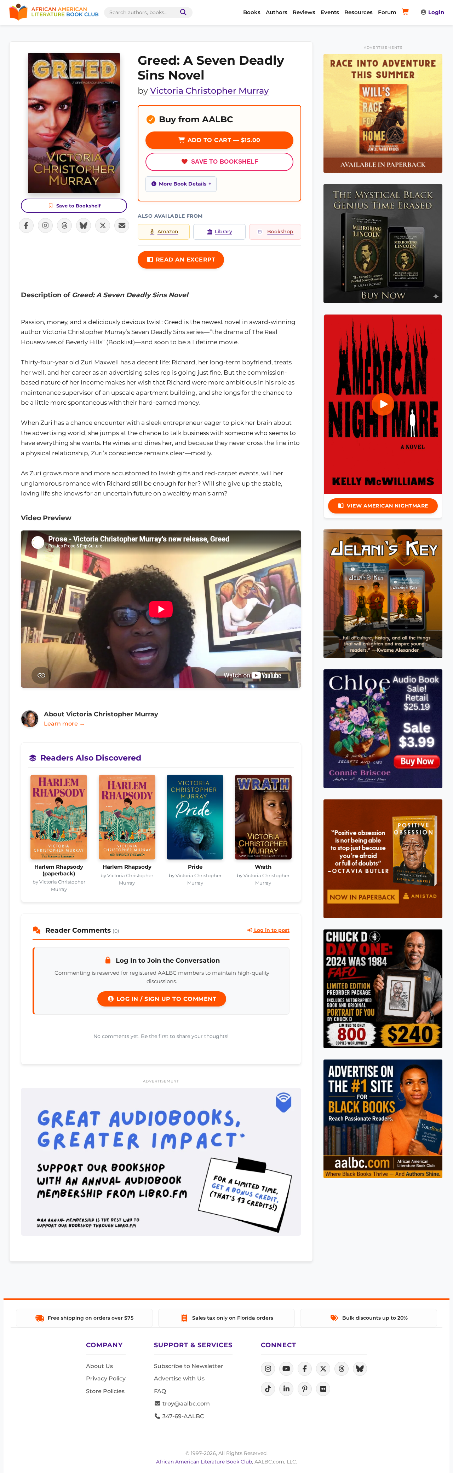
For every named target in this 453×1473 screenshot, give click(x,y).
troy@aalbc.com (185, 1403)
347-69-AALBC (182, 1416)
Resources (358, 12)
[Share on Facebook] (26, 225)
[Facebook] (305, 1369)
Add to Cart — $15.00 (222, 140)
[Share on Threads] (64, 225)
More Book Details (182, 184)
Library (223, 231)
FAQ (160, 1391)
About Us (99, 1366)
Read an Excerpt (184, 259)
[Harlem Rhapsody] (127, 819)
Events (330, 12)
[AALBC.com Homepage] (54, 12)
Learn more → (64, 723)
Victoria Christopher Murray (209, 91)
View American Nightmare (387, 506)
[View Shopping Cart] (406, 12)
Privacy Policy (106, 1378)
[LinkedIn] (286, 1389)
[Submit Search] (182, 12)
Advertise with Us (179, 1378)
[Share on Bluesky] (83, 225)
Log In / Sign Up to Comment (165, 999)
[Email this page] (121, 225)
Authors (276, 12)
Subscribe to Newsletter (188, 1366)
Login (436, 12)
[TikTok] (268, 1389)
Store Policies (105, 1391)
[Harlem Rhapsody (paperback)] (59, 819)
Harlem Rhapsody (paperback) (58, 870)
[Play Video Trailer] (383, 404)
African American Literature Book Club (204, 1462)
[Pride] (195, 819)
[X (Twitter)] (323, 1369)
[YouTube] (286, 1369)
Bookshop (280, 231)
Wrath (263, 867)
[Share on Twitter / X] (102, 225)
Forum (387, 12)
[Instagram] (268, 1369)
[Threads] (341, 1369)
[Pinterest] (305, 1389)
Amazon (167, 231)
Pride (195, 867)
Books (251, 12)
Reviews (304, 12)
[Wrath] (263, 819)
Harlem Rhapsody (127, 867)
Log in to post (271, 930)
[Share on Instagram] (45, 225)
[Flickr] (323, 1389)
